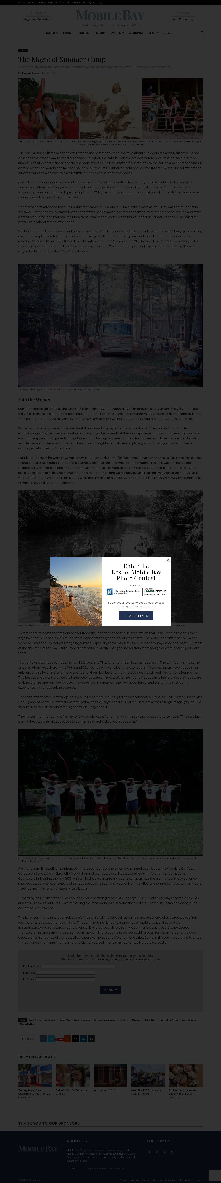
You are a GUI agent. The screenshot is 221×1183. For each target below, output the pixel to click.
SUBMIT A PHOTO (136, 615)
